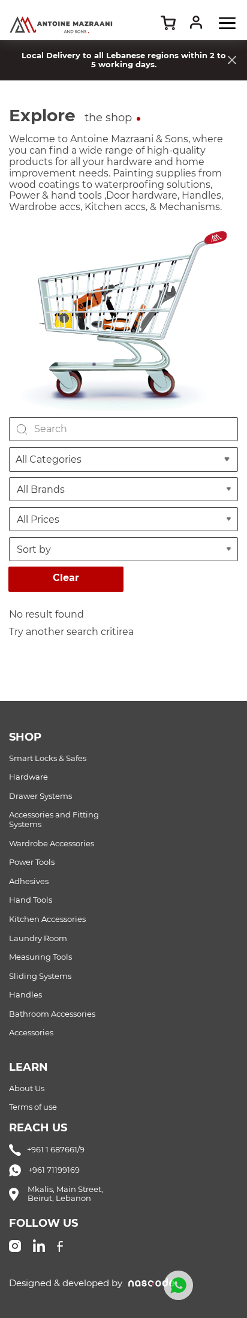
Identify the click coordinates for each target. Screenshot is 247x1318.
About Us (26, 1088)
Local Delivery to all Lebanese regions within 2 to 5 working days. (124, 59)
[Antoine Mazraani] (61, 17)
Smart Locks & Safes (47, 758)
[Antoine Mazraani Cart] (168, 22)
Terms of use (33, 1107)
